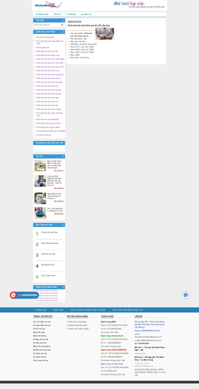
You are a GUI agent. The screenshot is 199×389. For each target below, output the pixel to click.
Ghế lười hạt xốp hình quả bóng (50, 75)
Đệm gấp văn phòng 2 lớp (47, 51)
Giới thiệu (58, 310)
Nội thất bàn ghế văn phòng (46, 291)
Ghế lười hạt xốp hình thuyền (49, 90)
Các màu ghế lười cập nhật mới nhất (50, 42)
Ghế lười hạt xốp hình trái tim (49, 94)
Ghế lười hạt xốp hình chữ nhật (50, 63)
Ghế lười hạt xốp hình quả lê (49, 78)
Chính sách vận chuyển (79, 329)
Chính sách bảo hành (78, 325)
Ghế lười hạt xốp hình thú (47, 86)
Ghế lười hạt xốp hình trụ (47, 102)
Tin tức (57, 14)
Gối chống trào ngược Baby (48, 127)
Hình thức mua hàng (77, 322)
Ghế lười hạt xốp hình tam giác (50, 82)
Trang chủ (42, 14)
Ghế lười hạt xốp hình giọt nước (50, 67)
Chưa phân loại (43, 47)
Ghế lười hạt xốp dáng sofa (48, 55)
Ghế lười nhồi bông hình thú (49, 123)
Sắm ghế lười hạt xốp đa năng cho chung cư (54, 196)
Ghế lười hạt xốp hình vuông (49, 109)
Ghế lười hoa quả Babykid (48, 119)
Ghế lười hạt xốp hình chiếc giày (50, 59)
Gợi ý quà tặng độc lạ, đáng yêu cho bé (55, 209)
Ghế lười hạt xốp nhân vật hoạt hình (50, 114)
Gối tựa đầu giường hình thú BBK (51, 131)
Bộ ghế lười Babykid (45, 37)
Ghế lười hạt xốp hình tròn (48, 98)
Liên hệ (72, 14)
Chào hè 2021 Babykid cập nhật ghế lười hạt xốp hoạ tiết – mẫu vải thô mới (54, 180)
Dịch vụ (87, 14)
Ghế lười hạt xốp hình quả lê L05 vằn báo (89, 25)
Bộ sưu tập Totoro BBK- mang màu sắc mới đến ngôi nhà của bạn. (54, 164)
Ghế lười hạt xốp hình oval (48, 71)
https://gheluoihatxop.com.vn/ (149, 340)
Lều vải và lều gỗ (44, 135)
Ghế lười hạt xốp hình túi (47, 105)
